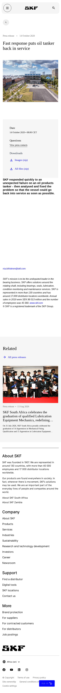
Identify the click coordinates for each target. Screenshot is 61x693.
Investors (7, 551)
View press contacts (18, 145)
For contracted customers (18, 623)
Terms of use (23, 677)
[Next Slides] (50, 409)
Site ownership (9, 681)
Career (6, 557)
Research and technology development (26, 546)
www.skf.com (36, 303)
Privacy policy (39, 677)
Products (7, 523)
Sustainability (10, 540)
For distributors (11, 628)
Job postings (10, 634)
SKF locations (10, 590)
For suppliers (10, 617)
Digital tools (9, 584)
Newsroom (8, 562)
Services (7, 529)
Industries (8, 535)
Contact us (8, 595)
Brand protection (12, 612)
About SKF (8, 518)
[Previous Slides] (10, 409)
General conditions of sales (31, 681)
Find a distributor (12, 579)
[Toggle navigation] (7, 8)
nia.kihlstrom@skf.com (14, 268)
